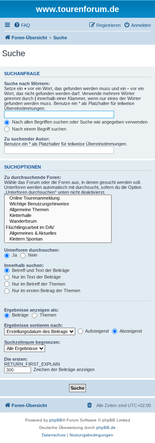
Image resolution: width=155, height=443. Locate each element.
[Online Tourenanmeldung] (58, 198)
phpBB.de (106, 427)
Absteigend (130, 331)
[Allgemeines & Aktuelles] (58, 233)
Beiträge (20, 314)
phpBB (55, 420)
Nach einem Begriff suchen (38, 128)
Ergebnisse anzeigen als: (31, 309)
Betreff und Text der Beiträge (40, 270)
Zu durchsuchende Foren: (32, 177)
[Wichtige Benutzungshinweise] (58, 204)
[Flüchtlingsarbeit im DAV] (58, 228)
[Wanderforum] (58, 221)
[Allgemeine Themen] (58, 210)
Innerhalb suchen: (24, 265)
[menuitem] (22, 25)
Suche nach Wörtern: (27, 83)
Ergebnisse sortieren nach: (33, 325)
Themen (47, 314)
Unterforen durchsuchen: (32, 250)
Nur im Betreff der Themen (38, 283)
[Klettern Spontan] (58, 239)
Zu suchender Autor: (27, 138)
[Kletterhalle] (58, 216)
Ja (14, 254)
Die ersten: (16, 359)
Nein (32, 254)
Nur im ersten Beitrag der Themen (45, 290)
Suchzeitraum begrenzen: (32, 342)
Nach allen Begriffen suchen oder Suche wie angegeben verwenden (79, 121)
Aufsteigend (96, 331)
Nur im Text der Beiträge (36, 276)
